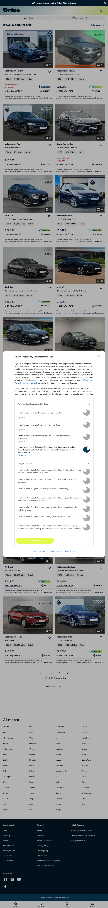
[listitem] (54, 404)
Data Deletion (39, 551)
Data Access (54, 551)
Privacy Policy (69, 551)
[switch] (86, 413)
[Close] (99, 357)
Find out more (69, 3)
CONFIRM (35, 540)
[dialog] (54, 454)
